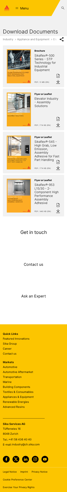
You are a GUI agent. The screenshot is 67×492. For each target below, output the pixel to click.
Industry (8, 39)
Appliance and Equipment (33, 39)
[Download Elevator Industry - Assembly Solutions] (58, 124)
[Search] (62, 8)
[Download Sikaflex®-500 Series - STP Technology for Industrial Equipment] (58, 81)
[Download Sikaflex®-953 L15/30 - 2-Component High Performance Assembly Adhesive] (58, 211)
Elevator (58, 39)
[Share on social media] (61, 39)
